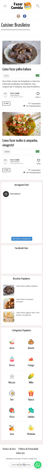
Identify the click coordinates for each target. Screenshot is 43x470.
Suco (12, 434)
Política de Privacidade (28, 449)
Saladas (7, 152)
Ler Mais (6, 103)
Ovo (12, 399)
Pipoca (31, 399)
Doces (6, 76)
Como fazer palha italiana (16, 69)
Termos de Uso (9, 449)
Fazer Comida (14, 93)
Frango (31, 365)
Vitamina (31, 434)
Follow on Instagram (23, 239)
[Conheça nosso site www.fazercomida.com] (21, 217)
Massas (11, 382)
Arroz (11, 348)
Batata (31, 348)
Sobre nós (20, 453)
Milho (31, 382)
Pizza (12, 417)
